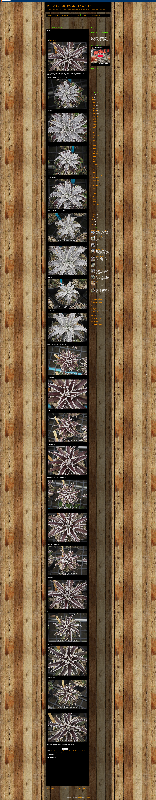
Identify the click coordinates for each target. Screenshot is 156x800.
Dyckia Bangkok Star (55, 750)
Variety (94, 194)
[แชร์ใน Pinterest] (67, 749)
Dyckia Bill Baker (63, 750)
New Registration (65, 15)
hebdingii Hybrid (96, 135)
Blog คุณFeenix (94, 308)
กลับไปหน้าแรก (50, 15)
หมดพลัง (94, 134)
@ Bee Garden (96, 177)
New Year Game (99, 243)
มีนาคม (94, 214)
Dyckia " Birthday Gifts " (100, 262)
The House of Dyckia (95, 314)
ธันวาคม (94, 102)
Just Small (95, 169)
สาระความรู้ (57, 15)
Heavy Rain (95, 143)
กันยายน (94, 107)
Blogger (88, 797)
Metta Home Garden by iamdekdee (97, 298)
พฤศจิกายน (95, 103)
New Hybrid (95, 124)
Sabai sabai (95, 114)
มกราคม (94, 217)
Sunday (94, 126)
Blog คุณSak (93, 309)
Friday (94, 132)
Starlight (94, 158)
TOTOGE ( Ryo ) (94, 305)
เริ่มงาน (94, 201)
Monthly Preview (96, 119)
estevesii (94, 162)
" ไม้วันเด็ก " (98, 281)
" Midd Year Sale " (99, 275)
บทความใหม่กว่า (51, 788)
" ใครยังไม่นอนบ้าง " (99, 236)
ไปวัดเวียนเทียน (96, 180)
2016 (93, 219)
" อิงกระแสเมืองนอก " (99, 249)
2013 (93, 224)
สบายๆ (94, 172)
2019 (93, 97)
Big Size (94, 161)
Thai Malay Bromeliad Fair (95, 15)
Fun (93, 186)
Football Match (96, 151)
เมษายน (94, 212)
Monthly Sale (95, 118)
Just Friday (95, 174)
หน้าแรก (67, 788)
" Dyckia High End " (99, 256)
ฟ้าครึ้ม (94, 129)
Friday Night (95, 153)
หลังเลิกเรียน (95, 164)
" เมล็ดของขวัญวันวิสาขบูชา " (101, 230)
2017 (93, 100)
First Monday (95, 166)
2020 (93, 96)
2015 (93, 221)
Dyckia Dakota (82, 750)
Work (94, 178)
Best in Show (77, 15)
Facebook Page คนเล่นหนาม (96, 324)
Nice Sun (94, 142)
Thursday (95, 156)
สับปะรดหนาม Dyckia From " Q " (69, 6)
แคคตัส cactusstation (95, 321)
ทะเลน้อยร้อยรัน (84, 15)
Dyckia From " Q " (52, 40)
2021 (93, 94)
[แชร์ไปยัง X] (65, 749)
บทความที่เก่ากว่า (83, 788)
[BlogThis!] (64, 749)
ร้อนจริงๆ (94, 199)
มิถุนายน (94, 111)
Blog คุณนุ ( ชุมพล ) (94, 311)
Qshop (71, 15)
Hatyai (94, 183)
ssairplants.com (94, 322)
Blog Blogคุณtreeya (94, 312)
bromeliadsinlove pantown (96, 318)
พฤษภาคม (95, 113)
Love (94, 130)
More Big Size (95, 159)
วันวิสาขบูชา (95, 182)
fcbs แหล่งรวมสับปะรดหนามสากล (97, 302)
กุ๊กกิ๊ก (94, 140)
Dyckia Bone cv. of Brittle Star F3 (73, 750)
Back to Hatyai (95, 185)
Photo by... (95, 170)
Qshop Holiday (96, 116)
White (94, 190)
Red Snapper (95, 209)
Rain (94, 146)
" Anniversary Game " (100, 269)
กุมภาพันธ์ (95, 216)
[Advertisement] (68, 21)
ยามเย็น (94, 127)
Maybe (94, 137)
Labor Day (95, 210)
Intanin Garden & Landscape (96, 299)
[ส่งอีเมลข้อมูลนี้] (63, 749)
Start (94, 206)
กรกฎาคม (95, 110)
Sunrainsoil (93, 303)
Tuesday (94, 207)
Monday (94, 122)
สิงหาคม (94, 108)
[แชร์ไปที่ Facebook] (66, 749)
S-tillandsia (93, 306)
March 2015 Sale (99, 288)
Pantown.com (93, 315)
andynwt (80, 797)
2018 (93, 99)
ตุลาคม (94, 105)
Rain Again (95, 121)
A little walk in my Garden (98, 175)
